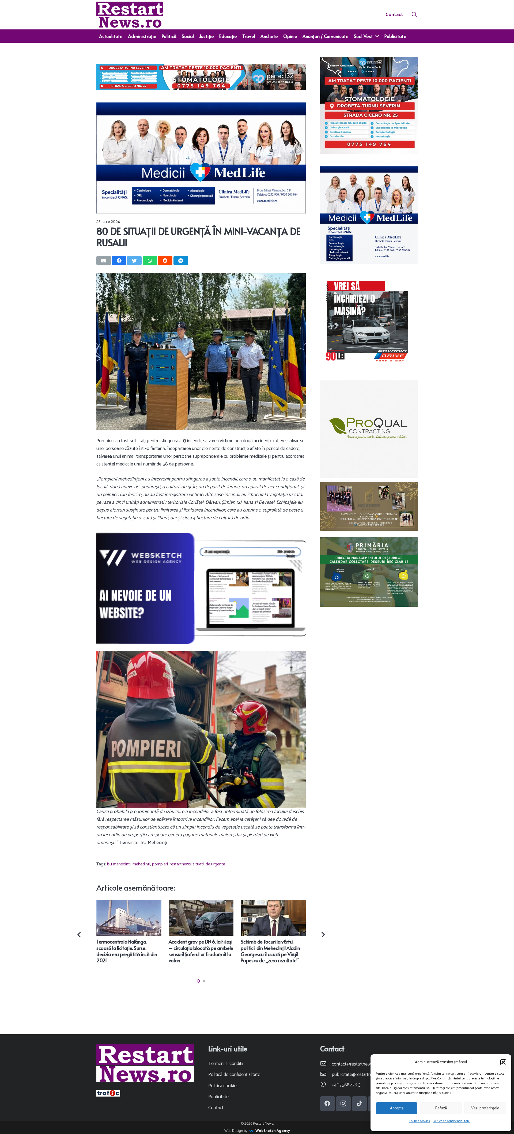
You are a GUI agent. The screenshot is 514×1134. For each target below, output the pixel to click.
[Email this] (103, 260)
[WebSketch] (201, 588)
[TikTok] (359, 1103)
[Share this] (119, 260)
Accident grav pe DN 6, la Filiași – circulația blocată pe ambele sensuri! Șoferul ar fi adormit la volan (201, 951)
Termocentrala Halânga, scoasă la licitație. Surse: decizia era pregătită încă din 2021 (126, 951)
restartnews (180, 864)
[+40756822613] (326, 1085)
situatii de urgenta (209, 864)
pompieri (160, 864)
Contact (216, 1108)
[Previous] (79, 934)
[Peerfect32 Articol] (201, 77)
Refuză (441, 1108)
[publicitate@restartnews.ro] (326, 1075)
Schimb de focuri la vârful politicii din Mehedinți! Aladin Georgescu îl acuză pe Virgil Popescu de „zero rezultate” (270, 951)
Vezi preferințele (485, 1108)
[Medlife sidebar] (369, 215)
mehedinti (141, 864)
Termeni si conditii (225, 1064)
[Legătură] (129, 14)
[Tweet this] (134, 260)
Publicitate (218, 1097)
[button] (503, 1062)
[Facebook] (327, 1103)
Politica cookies (419, 1121)
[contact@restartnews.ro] (326, 1064)
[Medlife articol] (201, 157)
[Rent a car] (369, 322)
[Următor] (322, 934)
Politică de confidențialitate (451, 1121)
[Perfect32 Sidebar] (369, 105)
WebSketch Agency (272, 1131)
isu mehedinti (119, 864)
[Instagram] (343, 1103)
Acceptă (396, 1108)
